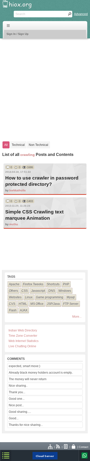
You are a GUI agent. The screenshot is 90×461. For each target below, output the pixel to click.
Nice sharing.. (18, 385)
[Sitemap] (50, 447)
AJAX (24, 310)
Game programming (49, 297)
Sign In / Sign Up (17, 33)
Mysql (71, 297)
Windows (64, 291)
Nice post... (16, 405)
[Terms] (66, 447)
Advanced (81, 14)
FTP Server (70, 304)
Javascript (38, 291)
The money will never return (27, 379)
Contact (83, 446)
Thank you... (17, 392)
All (6, 145)
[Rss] (58, 447)
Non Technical (38, 145)
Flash (12, 310)
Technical (18, 145)
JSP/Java (53, 304)
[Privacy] (73, 447)
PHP (66, 284)
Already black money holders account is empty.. (41, 372)
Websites (15, 297)
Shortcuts (53, 284)
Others (13, 291)
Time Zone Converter (22, 335)
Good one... (16, 398)
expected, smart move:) (24, 366)
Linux (28, 297)
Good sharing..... (20, 412)
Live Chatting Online (22, 346)
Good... (13, 418)
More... (77, 316)
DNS (51, 291)
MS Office (37, 304)
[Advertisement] (45, 87)
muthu (13, 224)
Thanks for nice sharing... (26, 425)
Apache (14, 284)
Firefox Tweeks (33, 284)
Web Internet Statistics (23, 341)
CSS (25, 291)
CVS (12, 304)
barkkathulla (17, 190)
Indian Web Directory (22, 330)
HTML (23, 304)
